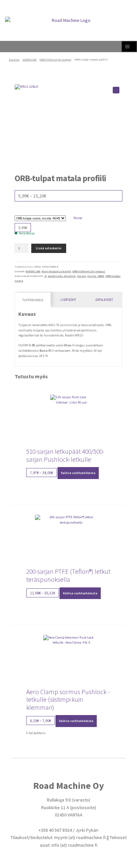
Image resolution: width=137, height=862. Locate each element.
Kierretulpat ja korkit (56, 271)
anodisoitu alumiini (61, 276)
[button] (116, 90)
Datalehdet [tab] (104, 300)
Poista (77, 218)
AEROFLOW (30, 59)
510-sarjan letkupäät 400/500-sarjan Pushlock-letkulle (65, 455)
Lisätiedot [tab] (68, 300)
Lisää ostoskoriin (49, 248)
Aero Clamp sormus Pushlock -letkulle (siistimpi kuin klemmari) (68, 700)
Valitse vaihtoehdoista (78, 473)
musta (81, 276)
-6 (45, 276)
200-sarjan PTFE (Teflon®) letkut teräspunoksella (68, 575)
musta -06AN (95, 276)
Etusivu (14, 59)
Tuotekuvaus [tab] (32, 300)
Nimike (68, 212)
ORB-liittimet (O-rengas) (55, 59)
